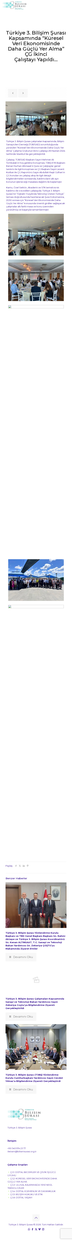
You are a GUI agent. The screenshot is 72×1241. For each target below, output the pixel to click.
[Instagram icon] (43, 1229)
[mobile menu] (67, 5)
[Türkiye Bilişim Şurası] (14, 5)
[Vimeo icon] (39, 1229)
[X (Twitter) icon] (36, 1229)
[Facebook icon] (32, 1229)
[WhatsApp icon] (29, 1229)
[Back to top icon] (36, 1217)
